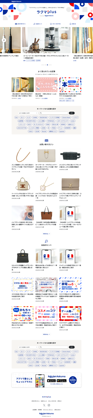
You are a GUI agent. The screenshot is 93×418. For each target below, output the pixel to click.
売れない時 (62, 100)
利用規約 (40, 409)
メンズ (28, 117)
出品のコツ (68, 100)
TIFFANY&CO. (50, 121)
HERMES (63, 124)
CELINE (37, 131)
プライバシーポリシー (48, 409)
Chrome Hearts (66, 117)
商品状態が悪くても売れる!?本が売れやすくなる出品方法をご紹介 (70, 95)
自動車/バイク (53, 131)
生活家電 (38, 60)
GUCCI (29, 124)
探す (72, 113)
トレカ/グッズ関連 (34, 128)
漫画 (74, 128)
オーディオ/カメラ (38, 124)
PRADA (54, 128)
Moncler (44, 131)
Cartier (73, 121)
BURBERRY (68, 128)
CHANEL (35, 117)
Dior (16, 117)
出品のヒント (46, 245)
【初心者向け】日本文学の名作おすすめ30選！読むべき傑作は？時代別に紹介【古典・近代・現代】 (22, 95)
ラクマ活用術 (44, 98)
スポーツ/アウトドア (62, 121)
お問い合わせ (57, 409)
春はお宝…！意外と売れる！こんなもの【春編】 (45, 95)
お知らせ (59, 401)
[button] (42, 64)
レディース (22, 124)
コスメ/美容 (41, 121)
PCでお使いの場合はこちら (56, 384)
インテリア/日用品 (31, 60)
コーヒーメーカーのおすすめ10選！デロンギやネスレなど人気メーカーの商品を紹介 (46, 57)
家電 (24, 60)
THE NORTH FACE (31, 121)
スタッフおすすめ (52, 401)
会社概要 (35, 409)
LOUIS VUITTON (21, 128)
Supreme (61, 131)
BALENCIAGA (43, 117)
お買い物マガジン (46, 144)
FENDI (47, 124)
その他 (74, 60)
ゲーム (60, 128)
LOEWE (43, 128)
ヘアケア (75, 117)
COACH (31, 131)
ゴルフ (22, 117)
